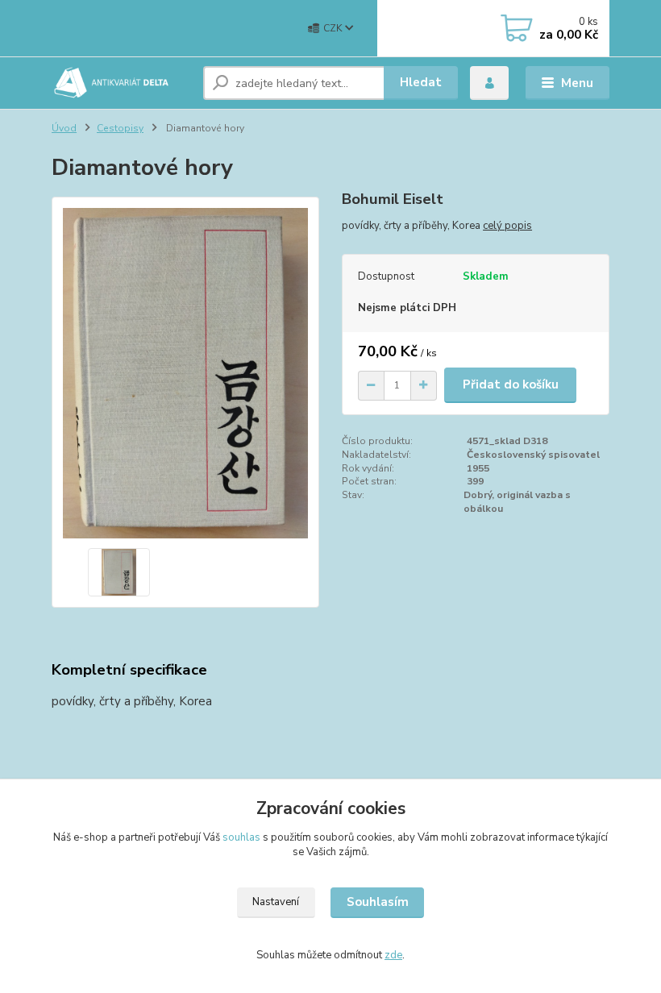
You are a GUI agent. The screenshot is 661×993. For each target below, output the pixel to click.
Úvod (64, 128)
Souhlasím (378, 902)
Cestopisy (120, 128)
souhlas (241, 837)
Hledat (421, 82)
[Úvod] (121, 83)
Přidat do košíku (511, 384)
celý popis (507, 225)
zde (393, 955)
